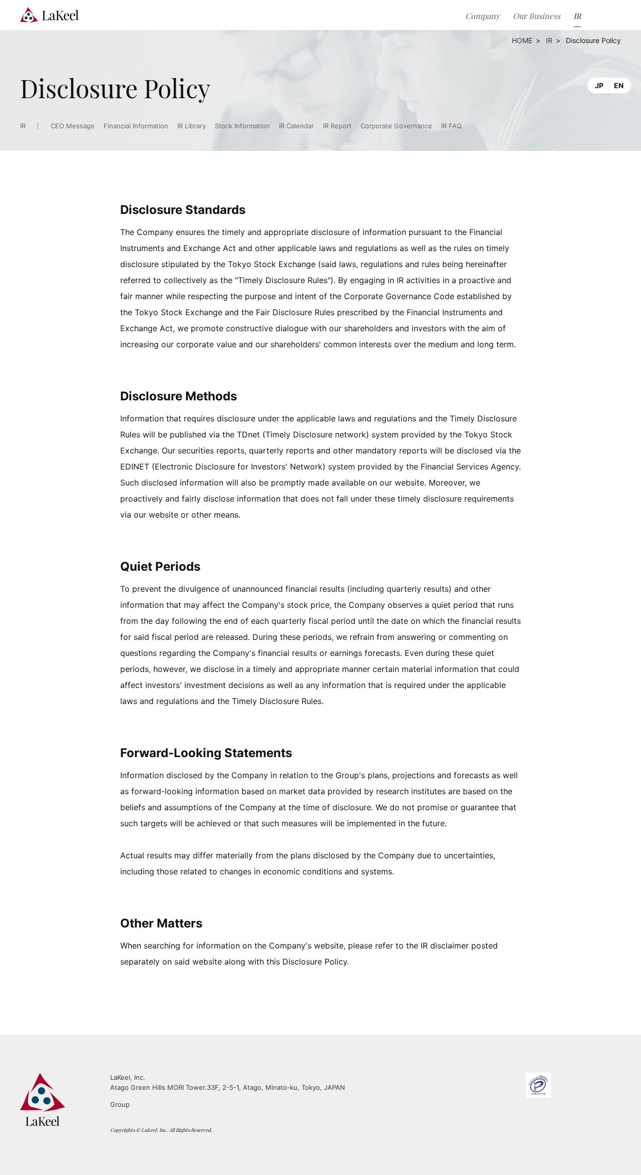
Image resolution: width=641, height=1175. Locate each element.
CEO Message (73, 126)
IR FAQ (451, 126)
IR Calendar (296, 126)
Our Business (536, 16)
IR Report (337, 126)
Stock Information (242, 126)
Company (482, 16)
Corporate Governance (396, 126)
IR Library (191, 126)
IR (549, 40)
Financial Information (136, 126)
